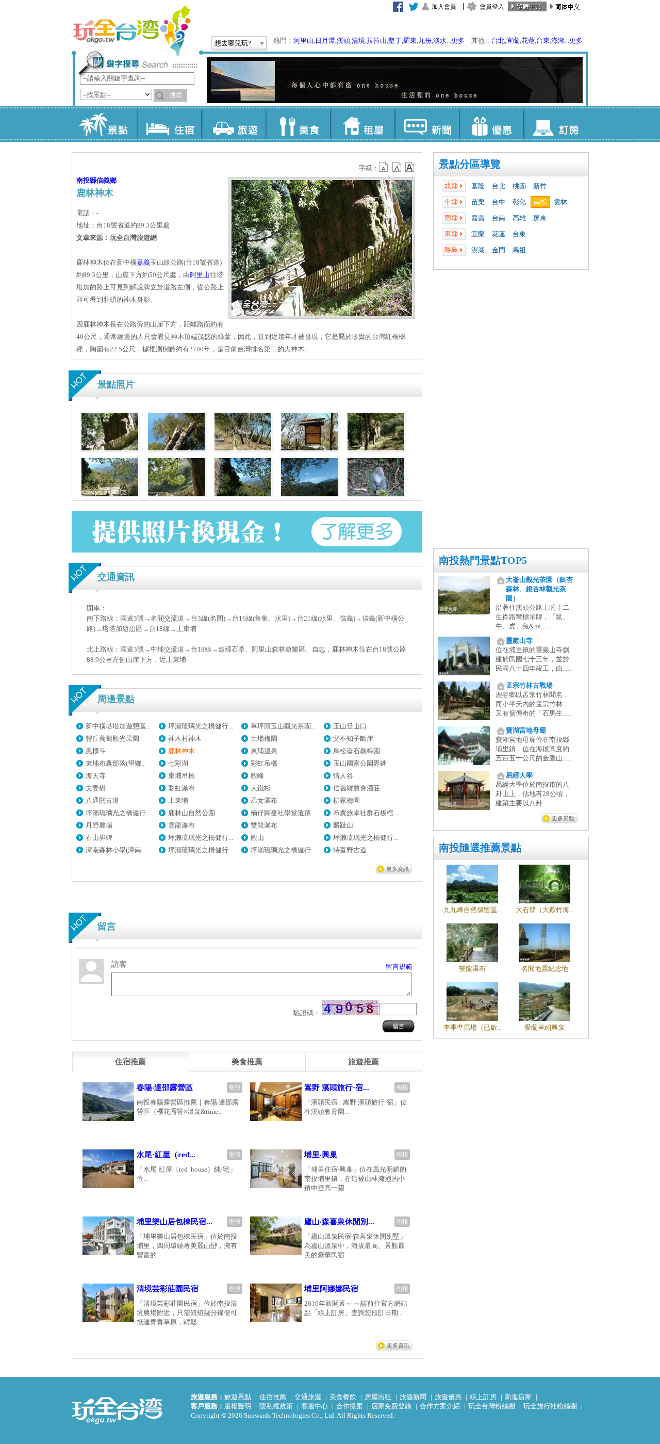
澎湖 (558, 40)
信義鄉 (106, 180)
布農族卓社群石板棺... (365, 813)
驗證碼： (306, 1013)
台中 (498, 202)
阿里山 (303, 40)
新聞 (426, 124)
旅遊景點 (237, 1397)
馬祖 (519, 250)
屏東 (540, 218)
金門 (498, 250)
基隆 (478, 186)
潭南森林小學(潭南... (116, 850)
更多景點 (563, 818)
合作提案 (349, 1406)
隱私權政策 (276, 1406)
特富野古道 (350, 850)
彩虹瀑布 (181, 788)
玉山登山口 (350, 726)
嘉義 (478, 218)
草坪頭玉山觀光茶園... (283, 726)
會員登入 (492, 6)
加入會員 (444, 6)
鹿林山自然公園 (191, 813)
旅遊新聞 (413, 1397)
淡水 (440, 40)
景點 (104, 124)
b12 (384, 167)
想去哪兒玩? (232, 43)
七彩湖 (178, 763)
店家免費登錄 (391, 1406)
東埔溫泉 (264, 751)
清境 (358, 40)
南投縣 (86, 180)
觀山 (257, 837)
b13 (397, 167)
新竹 (540, 186)
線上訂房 (483, 1397)
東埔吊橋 (181, 776)
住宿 (169, 124)
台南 (498, 218)
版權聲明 (237, 1406)
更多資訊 (397, 869)
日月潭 (325, 40)
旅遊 (233, 124)
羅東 (410, 40)
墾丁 (395, 40)
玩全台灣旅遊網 (131, 31)
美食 (298, 124)
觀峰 (257, 776)
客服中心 (314, 1406)
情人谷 (343, 776)
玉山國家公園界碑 (360, 763)
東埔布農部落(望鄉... (116, 763)
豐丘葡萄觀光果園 (112, 738)
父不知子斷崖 (353, 738)
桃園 (519, 186)
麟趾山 (343, 825)
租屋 (362, 124)
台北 (498, 40)
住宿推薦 (272, 1397)
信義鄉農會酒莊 (356, 788)
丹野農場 (99, 825)
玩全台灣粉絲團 (491, 1406)
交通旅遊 (307, 1397)
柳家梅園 (346, 800)
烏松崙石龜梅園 (356, 751)
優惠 (491, 124)
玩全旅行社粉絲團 (550, 1406)
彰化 (519, 202)
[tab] (130, 1061)
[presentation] (130, 1061)
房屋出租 (378, 1397)
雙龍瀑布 (264, 825)
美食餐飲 (342, 1397)
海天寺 (96, 776)
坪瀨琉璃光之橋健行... (200, 726)
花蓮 (528, 40)
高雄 (519, 218)
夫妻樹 (96, 788)
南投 (540, 202)
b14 (410, 167)
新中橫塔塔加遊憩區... (118, 726)
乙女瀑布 (264, 800)
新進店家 (518, 1397)
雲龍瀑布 (181, 825)
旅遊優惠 (448, 1397)
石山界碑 (99, 837)
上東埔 (178, 800)
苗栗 (478, 202)
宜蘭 (513, 40)
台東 (543, 40)
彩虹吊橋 (264, 763)
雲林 (560, 202)
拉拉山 (377, 40)
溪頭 (343, 40)
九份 (425, 40)
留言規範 (399, 966)
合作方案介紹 (440, 1406)
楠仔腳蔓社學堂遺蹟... (283, 813)
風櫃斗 (96, 751)
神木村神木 (185, 738)
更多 (458, 40)
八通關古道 (102, 800)
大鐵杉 (261, 788)
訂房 (555, 124)
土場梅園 (264, 738)
